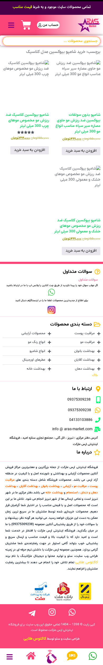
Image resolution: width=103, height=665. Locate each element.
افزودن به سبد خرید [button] (81, 150)
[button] (11, 25)
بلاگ (95, 375)
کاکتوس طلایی (86, 562)
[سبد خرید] (26, 25)
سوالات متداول (88, 280)
